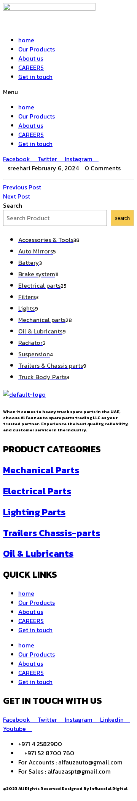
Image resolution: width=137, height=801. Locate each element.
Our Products (36, 49)
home (26, 40)
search (122, 218)
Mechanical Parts (41, 470)
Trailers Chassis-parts (51, 533)
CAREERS (31, 67)
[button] (68, 91)
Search (12, 205)
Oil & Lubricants (38, 553)
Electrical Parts (37, 491)
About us (30, 58)
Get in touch (35, 76)
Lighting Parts (34, 512)
